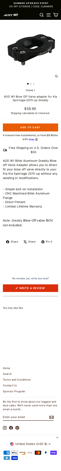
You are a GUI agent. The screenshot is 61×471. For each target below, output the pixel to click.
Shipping (16, 113)
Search (7, 373)
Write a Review (38, 289)
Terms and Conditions (17, 379)
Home (29, 90)
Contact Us (10, 385)
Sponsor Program (14, 391)
